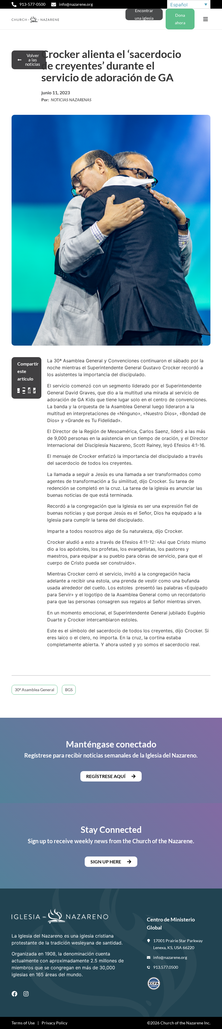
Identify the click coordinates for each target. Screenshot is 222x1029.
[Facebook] (14, 994)
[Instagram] (26, 994)
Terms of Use (23, 1022)
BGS (69, 689)
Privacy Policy (54, 1022)
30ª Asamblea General (34, 689)
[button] (205, 19)
